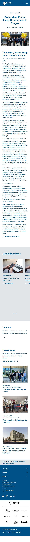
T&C (4, 532)
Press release (9, 283)
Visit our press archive (9, 361)
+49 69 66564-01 (9, 490)
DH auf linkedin (11, 496)
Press (4, 461)
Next (16, 313)
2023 (9, 461)
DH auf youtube (3, 496)
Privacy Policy (17, 532)
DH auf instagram (7, 496)
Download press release (12, 236)
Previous (13, 313)
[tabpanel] (14, 273)
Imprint (9, 532)
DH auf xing (14, 496)
